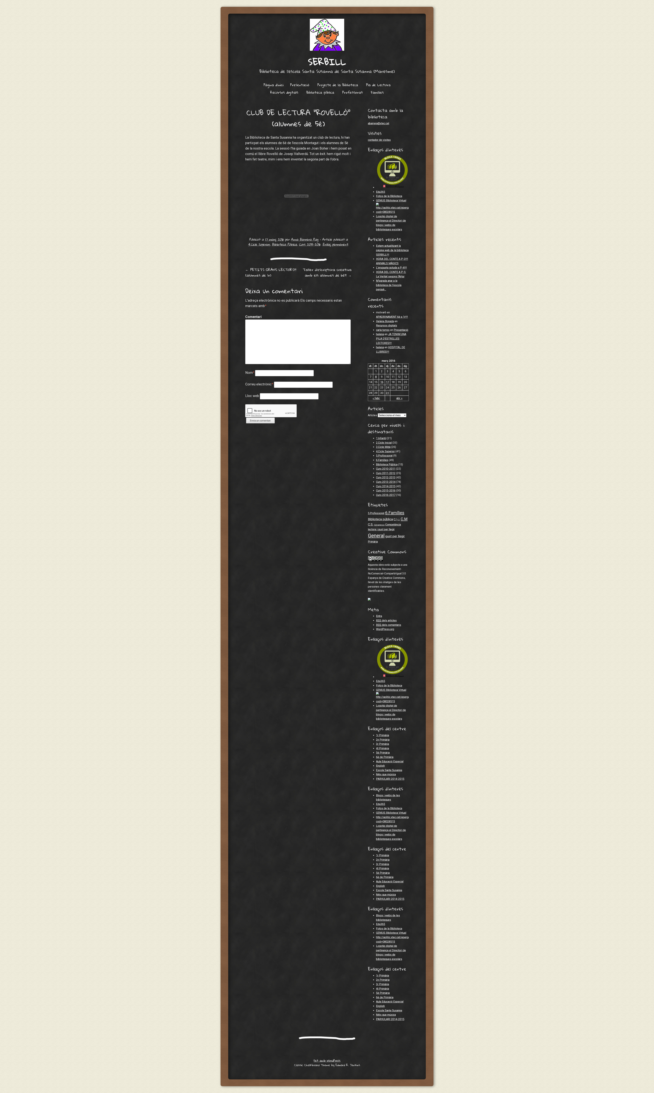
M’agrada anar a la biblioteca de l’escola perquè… (388, 285)
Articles (372, 415)
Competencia (379, 525)
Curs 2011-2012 (385, 473)
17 (387, 382)
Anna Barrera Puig (304, 239)
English (380, 765)
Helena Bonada (385, 321)
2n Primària (383, 739)
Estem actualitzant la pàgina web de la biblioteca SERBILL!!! (392, 250)
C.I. (398, 520)
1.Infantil (381, 438)
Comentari (252, 317)
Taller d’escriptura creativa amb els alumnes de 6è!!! (327, 272)
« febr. (376, 398)
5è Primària (383, 752)
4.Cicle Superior (259, 244)
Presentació (299, 85)
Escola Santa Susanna (389, 770)
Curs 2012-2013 (385, 477)
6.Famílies (382, 460)
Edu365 (380, 191)
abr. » (399, 398)
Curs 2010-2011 (385, 468)
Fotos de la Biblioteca (389, 196)
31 (387, 393)
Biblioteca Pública (284, 244)
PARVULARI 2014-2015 (390, 778)
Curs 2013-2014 (385, 481)
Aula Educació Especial (389, 761)
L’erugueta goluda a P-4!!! (391, 267)
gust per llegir (395, 536)
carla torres (383, 330)
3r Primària (382, 744)
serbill (327, 61)
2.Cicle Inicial (384, 442)
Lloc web (252, 396)
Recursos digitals (284, 92)
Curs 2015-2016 (309, 244)
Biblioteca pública (320, 92)
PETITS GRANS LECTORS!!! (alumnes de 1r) (270, 272)
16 (381, 382)
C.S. (370, 524)
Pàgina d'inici (273, 85)
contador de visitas (379, 140)
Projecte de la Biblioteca (337, 85)
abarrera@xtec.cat (378, 123)
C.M (404, 519)
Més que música (386, 774)
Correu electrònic (259, 384)
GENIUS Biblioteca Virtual (391, 200)
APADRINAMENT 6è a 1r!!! (392, 316)
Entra (379, 616)
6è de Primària (384, 757)
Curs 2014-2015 (385, 486)
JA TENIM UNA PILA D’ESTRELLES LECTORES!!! (391, 339)
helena (380, 334)
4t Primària (382, 748)
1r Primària (382, 735)
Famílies (377, 92)
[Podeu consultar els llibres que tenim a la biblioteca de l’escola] (392, 212)
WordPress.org (385, 629)
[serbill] (327, 35)
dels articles (386, 620)
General (376, 535)
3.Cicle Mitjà (383, 447)
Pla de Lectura (378, 85)
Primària (373, 541)
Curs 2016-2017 (385, 495)
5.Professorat (384, 455)
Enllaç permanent (335, 244)
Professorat (352, 92)
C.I (395, 519)
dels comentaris (388, 625)
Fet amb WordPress (327, 1060)
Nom (249, 373)
